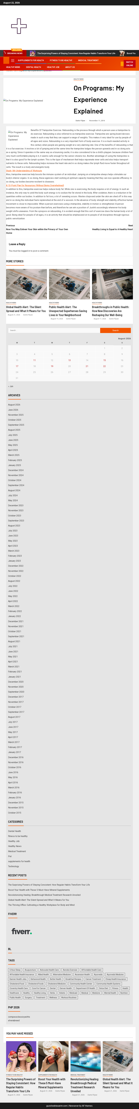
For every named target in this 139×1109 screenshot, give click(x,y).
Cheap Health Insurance (115, 979)
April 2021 (13, 661)
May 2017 (13, 732)
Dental (53, 988)
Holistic (62, 993)
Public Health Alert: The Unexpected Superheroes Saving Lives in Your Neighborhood (68, 311)
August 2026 (14, 404)
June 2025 (13, 440)
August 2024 (14, 490)
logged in (25, 251)
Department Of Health (85, 988)
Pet (10, 856)
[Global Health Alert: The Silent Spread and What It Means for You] (26, 284)
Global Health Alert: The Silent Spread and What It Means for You (38, 900)
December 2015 (15, 802)
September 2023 (16, 520)
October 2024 (14, 480)
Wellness (53, 997)
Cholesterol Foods (36, 984)
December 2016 (15, 757)
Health (125, 988)
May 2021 (13, 656)
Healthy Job (53, 67)
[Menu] (12, 60)
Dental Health (33, 67)
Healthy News (13, 67)
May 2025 (13, 445)
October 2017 (14, 707)
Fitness (115, 988)
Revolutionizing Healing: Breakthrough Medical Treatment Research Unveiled (44, 895)
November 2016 (15, 762)
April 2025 (13, 450)
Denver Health (66, 988)
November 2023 (15, 510)
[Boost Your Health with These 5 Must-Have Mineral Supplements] (53, 1056)
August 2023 (14, 525)
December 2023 (15, 505)
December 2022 (15, 566)
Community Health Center (81, 984)
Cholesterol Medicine (57, 984)
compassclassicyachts (19, 1017)
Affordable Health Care (91, 970)
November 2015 (15, 807)
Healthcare (14, 993)
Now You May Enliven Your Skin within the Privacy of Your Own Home (37, 229)
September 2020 (16, 692)
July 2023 (13, 530)
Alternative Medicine (62, 974)
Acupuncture (30, 970)
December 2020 (15, 682)
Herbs (52, 993)
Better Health (55, 979)
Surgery (28, 997)
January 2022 (14, 616)
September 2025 (16, 425)
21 (87, 366)
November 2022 (15, 571)
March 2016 (13, 787)
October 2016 (14, 767)
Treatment (40, 997)
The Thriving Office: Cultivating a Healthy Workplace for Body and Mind (41, 905)
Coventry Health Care (19, 988)
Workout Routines (68, 997)
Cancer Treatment (93, 979)
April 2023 (13, 546)
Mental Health (110, 993)
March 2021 (13, 666)
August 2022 (14, 581)
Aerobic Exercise (70, 970)
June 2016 (13, 772)
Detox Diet (103, 988)
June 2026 (13, 410)
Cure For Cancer (39, 988)
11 (34, 360)
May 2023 (13, 541)
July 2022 (13, 586)
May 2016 (13, 777)
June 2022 (13, 591)
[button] (12, 60)
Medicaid (73, 993)
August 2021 (14, 641)
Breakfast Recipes (73, 979)
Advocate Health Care (49, 970)
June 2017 (13, 727)
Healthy (26, 993)
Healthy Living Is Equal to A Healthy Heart (112, 227)
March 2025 (13, 455)
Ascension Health (82, 974)
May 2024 (13, 500)
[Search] (119, 63)
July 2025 (13, 435)
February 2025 (15, 460)
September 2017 (16, 712)
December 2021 (15, 621)
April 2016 (13, 782)
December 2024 (15, 470)
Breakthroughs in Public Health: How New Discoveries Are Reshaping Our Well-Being (110, 311)
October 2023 (14, 515)
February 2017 (15, 747)
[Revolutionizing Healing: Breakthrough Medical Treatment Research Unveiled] (86, 1056)
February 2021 (15, 671)
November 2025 (15, 415)
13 (69, 360)
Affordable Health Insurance (22, 974)
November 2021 (15, 626)
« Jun (10, 386)
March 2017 (13, 742)
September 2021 (16, 636)
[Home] (6, 60)
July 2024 (13, 495)
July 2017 (13, 722)
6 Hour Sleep (15, 970)
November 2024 (15, 475)
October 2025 (14, 420)
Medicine (96, 993)
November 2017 (15, 702)
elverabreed (14, 1020)
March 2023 (13, 551)
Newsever (74, 1106)
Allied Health (43, 974)
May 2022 (13, 596)
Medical (84, 993)
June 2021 (13, 651)
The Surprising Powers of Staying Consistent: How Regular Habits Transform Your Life (76, 53)
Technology (13, 866)
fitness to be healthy (61, 60)
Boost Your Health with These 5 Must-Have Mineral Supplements (39, 890)
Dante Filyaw (81, 121)
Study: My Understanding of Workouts (24, 170)
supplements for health (31, 60)
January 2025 (14, 465)
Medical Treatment (88, 60)
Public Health (15, 997)
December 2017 (15, 697)
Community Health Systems (108, 984)
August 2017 (14, 717)
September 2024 (16, 485)
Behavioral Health (38, 979)
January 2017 (14, 752)
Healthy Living (40, 993)
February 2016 (15, 792)
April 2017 (13, 737)
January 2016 (14, 797)
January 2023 (14, 561)
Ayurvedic (98, 974)
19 (52, 366)
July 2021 (13, 646)
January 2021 (14, 677)
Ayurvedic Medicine (115, 974)
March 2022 (13, 606)
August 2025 (14, 430)
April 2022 (13, 601)
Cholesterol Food (17, 984)
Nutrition (124, 993)
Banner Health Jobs (18, 979)
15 (104, 360)
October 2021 (14, 631)
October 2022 (14, 576)
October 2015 (14, 812)
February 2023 (15, 556)
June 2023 (13, 535)
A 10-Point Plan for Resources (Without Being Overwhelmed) (35, 185)
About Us (70, 67)
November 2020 (15, 687)
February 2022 (15, 611)
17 (17, 366)
